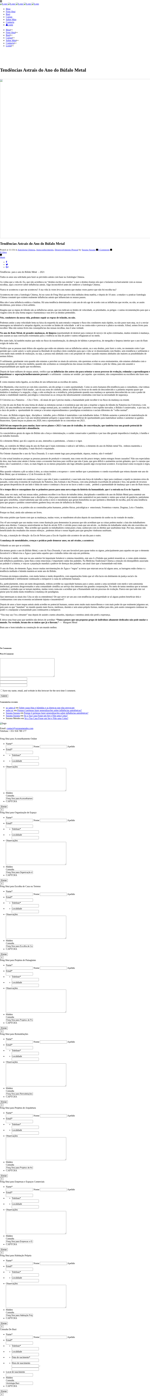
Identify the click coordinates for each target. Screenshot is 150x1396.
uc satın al (10, 707)
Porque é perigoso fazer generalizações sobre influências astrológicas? (49, 710)
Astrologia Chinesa (26, 250)
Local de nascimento (15, 1372)
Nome (36, 746)
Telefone (16, 755)
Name (9, 743)
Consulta (10, 795)
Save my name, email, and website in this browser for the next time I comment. (39, 690)
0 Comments (104, 250)
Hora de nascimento (21, 1363)
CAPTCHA (11, 801)
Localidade (17, 761)
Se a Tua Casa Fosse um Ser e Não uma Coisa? (46, 715)
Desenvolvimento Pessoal (66, 250)
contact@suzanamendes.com (20, 728)
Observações (12, 766)
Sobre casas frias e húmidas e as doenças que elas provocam (46, 707)
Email (9, 749)
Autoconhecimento (45, 250)
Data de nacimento (21, 1357)
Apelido (71, 746)
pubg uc (9, 710)
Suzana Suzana (89, 250)
